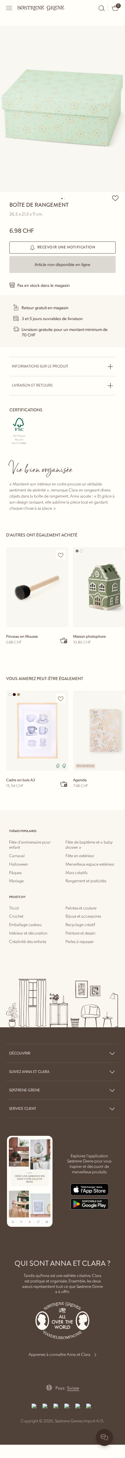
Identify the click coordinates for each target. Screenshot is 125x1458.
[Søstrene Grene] (41, 8)
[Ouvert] (9, 8)
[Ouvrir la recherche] (101, 8)
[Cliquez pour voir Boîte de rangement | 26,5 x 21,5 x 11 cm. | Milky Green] (62, 109)
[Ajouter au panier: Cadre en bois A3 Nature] (64, 783)
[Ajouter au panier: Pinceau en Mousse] (64, 640)
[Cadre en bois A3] (37, 731)
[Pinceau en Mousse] (37, 587)
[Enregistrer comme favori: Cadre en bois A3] (60, 698)
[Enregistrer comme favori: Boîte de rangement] (115, 198)
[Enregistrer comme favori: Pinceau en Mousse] (60, 555)
